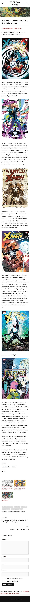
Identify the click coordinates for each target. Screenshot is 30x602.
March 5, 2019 (17, 28)
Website (4, 571)
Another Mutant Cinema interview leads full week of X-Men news (19, 488)
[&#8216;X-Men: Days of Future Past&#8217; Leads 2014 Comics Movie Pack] (7, 483)
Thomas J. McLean (7, 28)
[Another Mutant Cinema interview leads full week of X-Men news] (19, 483)
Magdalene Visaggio (17, 509)
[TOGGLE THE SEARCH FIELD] (28, 3)
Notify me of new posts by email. (11, 581)
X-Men (23, 511)
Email (4, 564)
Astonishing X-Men (8, 506)
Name (4, 556)
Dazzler (17, 506)
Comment (5, 539)
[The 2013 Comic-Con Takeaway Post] (7, 495)
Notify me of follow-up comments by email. (13, 578)
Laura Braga (6, 509)
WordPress (18, 599)
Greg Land (24, 506)
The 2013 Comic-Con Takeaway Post (6, 499)
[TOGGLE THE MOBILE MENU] (2, 3)
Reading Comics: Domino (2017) (19, 529)
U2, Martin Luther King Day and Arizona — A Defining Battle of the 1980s (15, 521)
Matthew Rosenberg (14, 511)
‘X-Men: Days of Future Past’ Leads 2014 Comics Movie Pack (7, 488)
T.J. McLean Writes (15, 3)
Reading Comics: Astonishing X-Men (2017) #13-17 (15, 21)
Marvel (5, 511)
